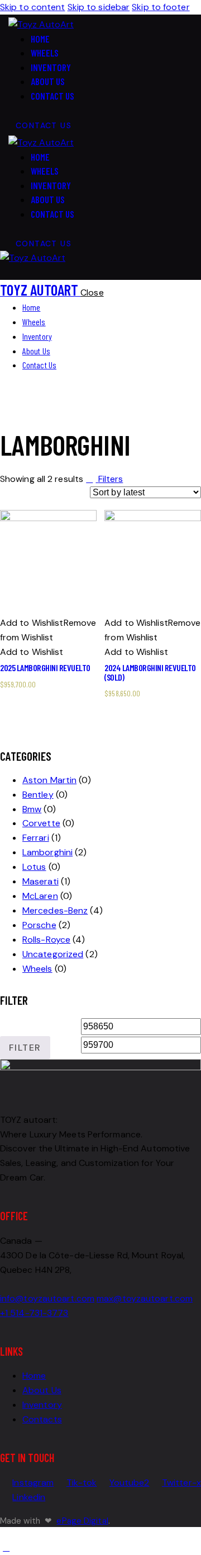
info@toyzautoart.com (47, 1298)
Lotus (34, 867)
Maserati (40, 881)
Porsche (39, 925)
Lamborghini (47, 852)
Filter (25, 1047)
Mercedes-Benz (55, 910)
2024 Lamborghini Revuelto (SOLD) (150, 672)
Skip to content (32, 7)
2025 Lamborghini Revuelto (45, 667)
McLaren (40, 896)
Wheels (37, 969)
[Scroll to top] (6, 1547)
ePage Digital (82, 1520)
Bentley (38, 794)
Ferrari (35, 838)
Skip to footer (160, 7)
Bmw (31, 809)
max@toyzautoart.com (145, 1298)
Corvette (41, 823)
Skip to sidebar (99, 7)
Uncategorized (52, 954)
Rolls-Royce (46, 939)
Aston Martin (49, 780)
